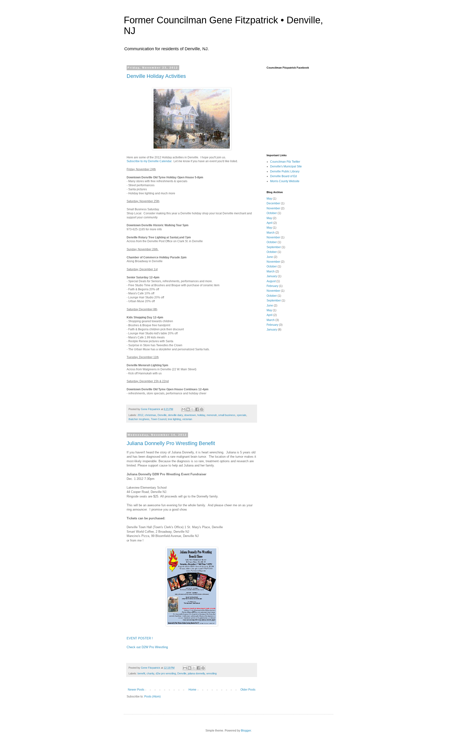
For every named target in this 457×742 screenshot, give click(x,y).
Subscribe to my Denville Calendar (149, 161)
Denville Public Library (284, 171)
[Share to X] (192, 409)
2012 (140, 415)
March (271, 232)
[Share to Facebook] (197, 409)
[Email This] (183, 409)
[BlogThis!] (188, 409)
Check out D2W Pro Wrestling (147, 647)
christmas (150, 415)
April (270, 223)
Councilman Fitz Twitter (285, 161)
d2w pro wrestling (166, 673)
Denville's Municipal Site (286, 166)
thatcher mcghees (139, 419)
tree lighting (174, 419)
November (273, 208)
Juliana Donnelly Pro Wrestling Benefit (171, 443)
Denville (162, 415)
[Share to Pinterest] (201, 409)
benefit (141, 673)
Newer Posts (136, 689)
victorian (187, 419)
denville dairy (175, 415)
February (272, 286)
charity (150, 673)
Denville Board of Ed (283, 176)
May (269, 198)
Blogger (246, 730)
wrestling (211, 673)
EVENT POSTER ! (140, 638)
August (271, 281)
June (270, 257)
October (272, 213)
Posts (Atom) (152, 696)
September (274, 247)
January (272, 276)
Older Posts (247, 689)
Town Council (158, 419)
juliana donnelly (196, 673)
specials (241, 415)
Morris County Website (284, 181)
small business (226, 415)
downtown (190, 415)
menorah (212, 415)
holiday (201, 415)
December (273, 203)
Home (192, 689)
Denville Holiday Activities (156, 76)
